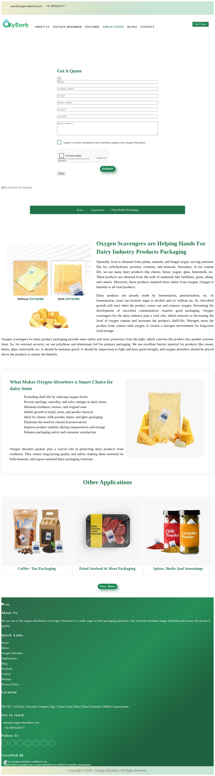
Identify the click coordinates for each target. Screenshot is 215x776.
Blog (4, 663)
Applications (113, 26)
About (5, 648)
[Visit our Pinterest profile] (59, 9)
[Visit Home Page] (31, 21)
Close (61, 173)
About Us (42, 26)
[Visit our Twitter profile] (25, 9)
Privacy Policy (10, 684)
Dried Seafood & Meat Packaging (107, 568)
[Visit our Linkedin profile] (33, 9)
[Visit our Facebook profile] (16, 9)
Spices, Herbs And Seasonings (178, 568)
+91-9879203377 (55, 6)
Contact (147, 26)
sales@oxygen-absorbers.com (26, 6)
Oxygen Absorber (67, 26)
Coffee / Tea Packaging (37, 568)
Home (80, 210)
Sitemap (6, 679)
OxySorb (92, 26)
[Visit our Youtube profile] (51, 9)
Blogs (132, 26)
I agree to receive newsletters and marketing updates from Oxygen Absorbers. (104, 142)
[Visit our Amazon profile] (8, 9)
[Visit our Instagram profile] (42, 9)
